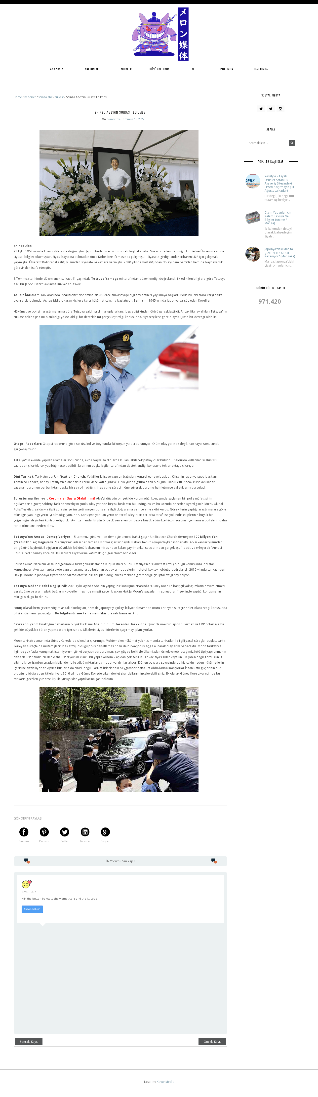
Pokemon (226, 69)
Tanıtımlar (91, 69)
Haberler (125, 69)
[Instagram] (280, 108)
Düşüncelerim (159, 69)
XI (193, 69)
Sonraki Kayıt (29, 1042)
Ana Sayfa (56, 69)
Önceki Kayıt (212, 1042)
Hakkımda (261, 69)
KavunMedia (165, 1082)
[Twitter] (261, 108)
